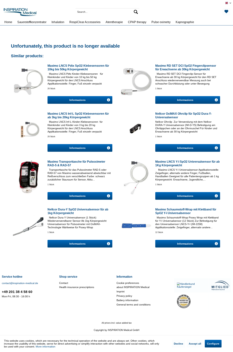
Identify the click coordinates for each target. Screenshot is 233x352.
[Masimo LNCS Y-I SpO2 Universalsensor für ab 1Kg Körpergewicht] (136, 177)
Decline (178, 343)
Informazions (77, 99)
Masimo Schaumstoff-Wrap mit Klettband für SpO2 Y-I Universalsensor (185, 211)
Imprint (120, 291)
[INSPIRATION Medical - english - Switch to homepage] (20, 12)
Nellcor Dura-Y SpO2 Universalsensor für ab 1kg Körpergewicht (78, 211)
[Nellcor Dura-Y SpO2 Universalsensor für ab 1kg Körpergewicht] (28, 225)
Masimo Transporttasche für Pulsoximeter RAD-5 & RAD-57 (76, 163)
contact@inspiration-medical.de (20, 283)
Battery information (127, 300)
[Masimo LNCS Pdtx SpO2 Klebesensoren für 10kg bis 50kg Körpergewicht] (28, 81)
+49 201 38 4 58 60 (17, 292)
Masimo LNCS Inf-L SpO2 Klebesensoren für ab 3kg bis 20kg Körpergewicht (78, 115)
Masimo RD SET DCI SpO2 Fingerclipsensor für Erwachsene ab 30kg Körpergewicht (185, 67)
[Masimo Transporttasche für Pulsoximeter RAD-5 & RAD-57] (28, 177)
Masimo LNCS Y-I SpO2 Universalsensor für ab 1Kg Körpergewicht (187, 163)
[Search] (136, 11)
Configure (213, 343)
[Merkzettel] (226, 11)
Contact (63, 282)
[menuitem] (107, 11)
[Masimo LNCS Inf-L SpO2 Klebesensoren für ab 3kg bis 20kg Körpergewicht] (28, 129)
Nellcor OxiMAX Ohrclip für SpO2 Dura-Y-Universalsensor (183, 115)
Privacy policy (124, 295)
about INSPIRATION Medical (132, 287)
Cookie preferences (127, 282)
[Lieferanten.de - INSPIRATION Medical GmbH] (191, 301)
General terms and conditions (133, 304)
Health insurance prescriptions (76, 287)
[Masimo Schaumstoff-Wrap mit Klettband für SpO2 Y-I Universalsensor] (136, 225)
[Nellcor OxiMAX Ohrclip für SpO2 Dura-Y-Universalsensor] (136, 129)
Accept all (195, 343)
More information (45, 346)
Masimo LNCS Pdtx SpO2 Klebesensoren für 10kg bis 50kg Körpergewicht (78, 67)
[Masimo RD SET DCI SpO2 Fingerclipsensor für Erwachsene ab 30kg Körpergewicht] (136, 81)
